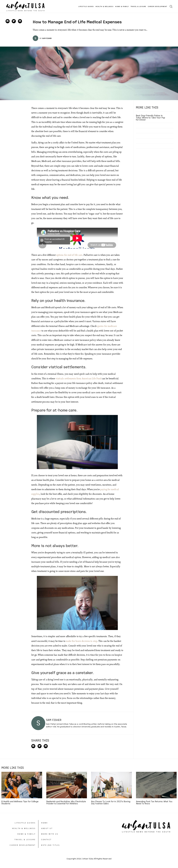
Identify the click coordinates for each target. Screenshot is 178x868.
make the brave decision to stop (81, 641)
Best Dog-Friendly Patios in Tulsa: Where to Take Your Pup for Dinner (150, 117)
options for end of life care (69, 254)
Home (44, 823)
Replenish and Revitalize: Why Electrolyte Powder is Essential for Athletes (66, 802)
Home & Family (122, 6)
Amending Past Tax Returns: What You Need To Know (154, 802)
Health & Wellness (105, 6)
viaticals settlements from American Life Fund (78, 378)
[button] (8, 21)
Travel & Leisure (138, 6)
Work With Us (49, 834)
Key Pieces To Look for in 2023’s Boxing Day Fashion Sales (110, 802)
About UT (47, 828)
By (41, 38)
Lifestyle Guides (86, 6)
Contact (46, 839)
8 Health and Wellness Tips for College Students (20, 802)
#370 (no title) (50, 845)
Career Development (157, 6)
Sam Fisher (47, 38)
